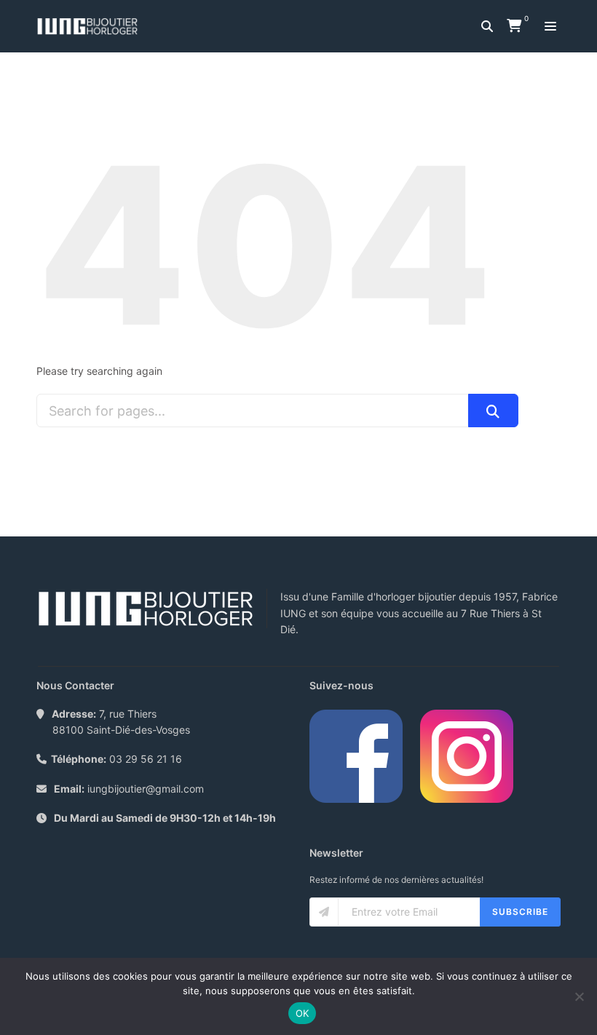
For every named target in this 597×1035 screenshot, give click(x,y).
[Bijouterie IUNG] (91, 26)
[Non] (579, 996)
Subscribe (520, 911)
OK (302, 1013)
